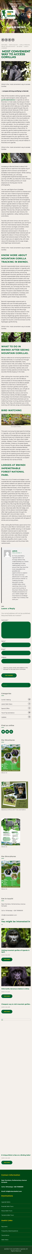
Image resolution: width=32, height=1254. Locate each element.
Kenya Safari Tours (6, 1211)
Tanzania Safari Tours (7, 1215)
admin (20, 46)
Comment (4, 620)
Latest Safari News (6, 704)
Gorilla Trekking (24, 44)
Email (3, 649)
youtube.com (16, 6)
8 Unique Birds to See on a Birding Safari (15, 1155)
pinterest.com (14, 6)
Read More (7, 959)
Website (3, 657)
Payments (4, 1226)
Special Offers (5, 708)
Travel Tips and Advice (8, 46)
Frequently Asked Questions (9, 1231)
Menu (26, 14)
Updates (3, 717)
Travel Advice (5, 1235)
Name (3, 641)
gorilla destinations (8, 100)
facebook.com (12, 6)
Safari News (4, 1239)
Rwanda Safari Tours (7, 1206)
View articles (16, 553)
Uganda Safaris (5, 1202)
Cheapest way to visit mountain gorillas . (16, 1004)
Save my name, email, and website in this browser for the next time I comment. (15, 668)
